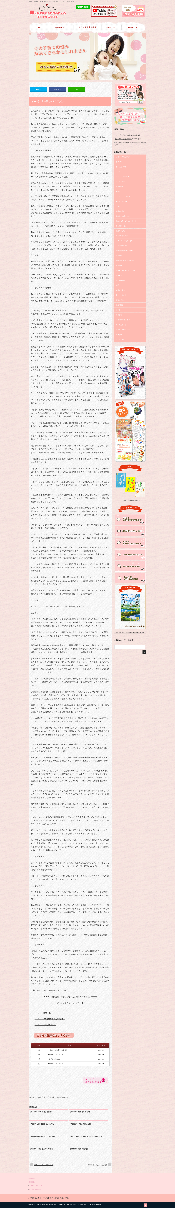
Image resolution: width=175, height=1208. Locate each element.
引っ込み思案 (120, 280)
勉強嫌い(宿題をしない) (123, 216)
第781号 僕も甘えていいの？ (41, 1149)
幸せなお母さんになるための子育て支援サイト (47, 11)
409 (39, 1055)
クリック (80, 1003)
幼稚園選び (119, 275)
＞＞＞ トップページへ (45, 1025)
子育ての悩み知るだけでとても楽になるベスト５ (130, 633)
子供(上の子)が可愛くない (50, 1097)
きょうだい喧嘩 (36, 1097)
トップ (40, 27)
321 (39, 1050)
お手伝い (119, 162)
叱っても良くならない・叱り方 (126, 221)
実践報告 (119, 255)
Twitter (39, 89)
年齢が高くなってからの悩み (125, 260)
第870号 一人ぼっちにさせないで (43, 1165)
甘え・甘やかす (121, 295)
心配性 (118, 285)
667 (39, 1059)
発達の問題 (119, 305)
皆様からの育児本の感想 (130, 500)
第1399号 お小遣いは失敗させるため (127, 142)
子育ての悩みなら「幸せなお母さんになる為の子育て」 (49, 1198)
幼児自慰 (119, 265)
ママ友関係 (119, 186)
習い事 (118, 310)
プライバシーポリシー (35, 1185)
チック (118, 172)
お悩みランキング (62, 27)
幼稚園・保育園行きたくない (125, 270)
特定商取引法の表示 (35, 1189)
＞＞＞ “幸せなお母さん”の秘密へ (50, 1019)
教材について (111, 27)
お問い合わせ (133, 27)
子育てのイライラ (122, 246)
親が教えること (121, 325)
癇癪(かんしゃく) (64, 1097)
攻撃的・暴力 (120, 290)
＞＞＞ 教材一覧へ (43, 1013)
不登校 (118, 206)
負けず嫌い (119, 335)
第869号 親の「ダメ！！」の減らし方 (44, 1136)
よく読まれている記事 (123, 196)
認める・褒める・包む (123, 329)
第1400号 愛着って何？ (123, 139)
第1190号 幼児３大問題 (79, 1149)
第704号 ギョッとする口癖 (41, 1112)
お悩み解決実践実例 (87, 27)
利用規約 (32, 1178)
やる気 (118, 191)
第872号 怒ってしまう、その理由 (97, 1165)
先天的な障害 (120, 211)
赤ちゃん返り (120, 339)
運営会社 (32, 1182)
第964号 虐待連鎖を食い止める (42, 1124)
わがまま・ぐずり (122, 201)
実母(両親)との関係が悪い (124, 251)
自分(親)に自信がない (123, 320)
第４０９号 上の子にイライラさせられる (86, 1136)
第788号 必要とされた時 (80, 1112)
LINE (76, 89)
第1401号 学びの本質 (122, 135)
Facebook (58, 89)
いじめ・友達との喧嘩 (123, 157)
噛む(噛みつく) (121, 226)
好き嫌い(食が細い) (122, 236)
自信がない (119, 315)
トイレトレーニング (122, 177)
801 (39, 1064)
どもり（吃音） (121, 181)
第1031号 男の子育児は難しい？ (83, 1124)
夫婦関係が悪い (121, 231)
